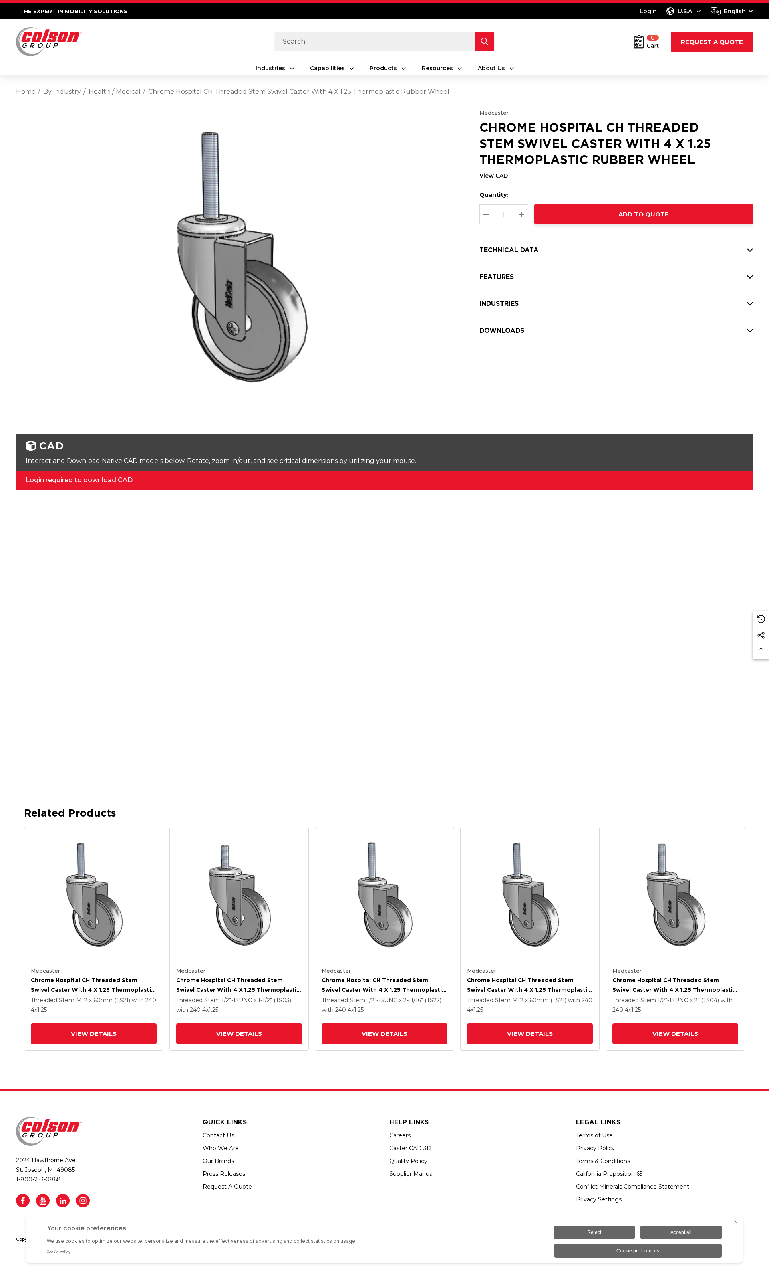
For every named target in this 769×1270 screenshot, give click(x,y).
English (735, 11)
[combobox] (732, 11)
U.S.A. (685, 11)
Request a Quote (712, 42)
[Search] (484, 41)
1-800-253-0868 (38, 1179)
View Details (94, 1033)
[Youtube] (43, 1200)
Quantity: (493, 194)
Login (648, 11)
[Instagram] (83, 1200)
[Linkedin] (63, 1200)
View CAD (493, 175)
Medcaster (494, 112)
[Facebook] (23, 1200)
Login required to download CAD (79, 480)
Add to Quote (643, 214)
